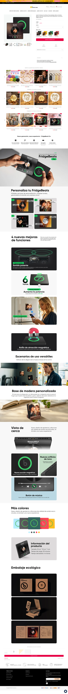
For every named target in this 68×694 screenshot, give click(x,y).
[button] (29, 28)
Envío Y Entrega (8, 679)
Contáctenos (27, 674)
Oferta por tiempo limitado (14, 10)
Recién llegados (56, 10)
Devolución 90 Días (8, 674)
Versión (37, 25)
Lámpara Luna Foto (23, 10)
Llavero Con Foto (40, 10)
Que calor (45, 10)
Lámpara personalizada (32, 10)
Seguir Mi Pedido (8, 672)
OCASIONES (50, 10)
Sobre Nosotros (28, 672)
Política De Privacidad (9, 677)
